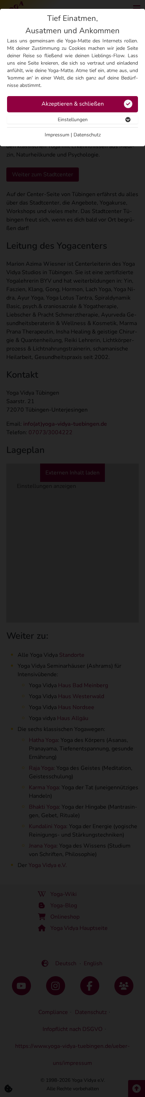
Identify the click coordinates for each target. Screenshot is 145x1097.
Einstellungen (73, 119)
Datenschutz (87, 134)
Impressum (57, 134)
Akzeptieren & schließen (73, 104)
